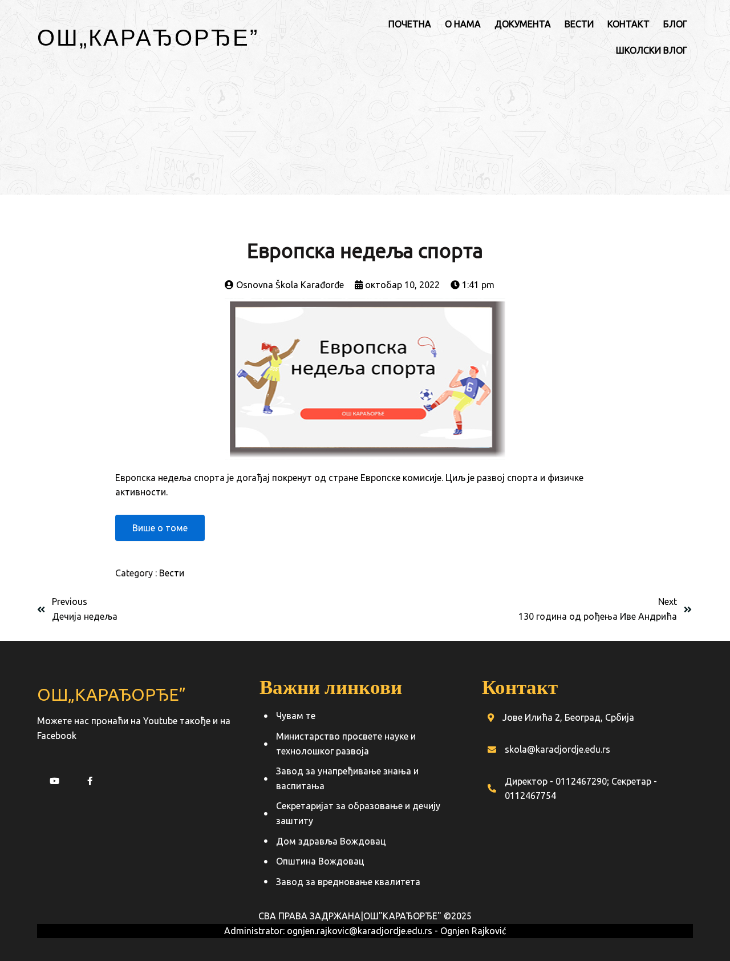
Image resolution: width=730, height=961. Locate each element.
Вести (171, 573)
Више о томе (160, 528)
